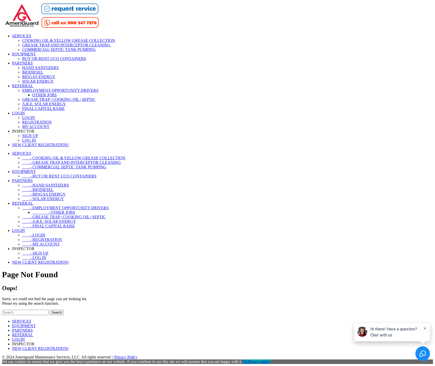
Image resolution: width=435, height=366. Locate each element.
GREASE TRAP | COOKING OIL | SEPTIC (58, 99)
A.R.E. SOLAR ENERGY (44, 104)
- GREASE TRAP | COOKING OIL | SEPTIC (64, 217)
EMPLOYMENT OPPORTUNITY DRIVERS (60, 90)
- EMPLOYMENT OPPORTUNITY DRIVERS (65, 208)
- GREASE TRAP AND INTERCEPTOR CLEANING (71, 162)
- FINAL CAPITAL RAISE (48, 226)
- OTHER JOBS (53, 212)
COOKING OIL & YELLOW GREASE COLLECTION (68, 40)
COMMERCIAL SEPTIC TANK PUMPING (59, 49)
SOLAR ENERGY (38, 81)
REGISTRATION (37, 122)
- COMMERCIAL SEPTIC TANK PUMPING (64, 167)
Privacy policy (258, 361)
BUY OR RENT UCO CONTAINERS (54, 58)
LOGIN (18, 113)
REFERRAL (22, 86)
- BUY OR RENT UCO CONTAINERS (59, 176)
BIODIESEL (32, 72)
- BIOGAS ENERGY (44, 194)
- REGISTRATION (42, 239)
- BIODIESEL (38, 190)
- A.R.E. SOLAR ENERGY (49, 221)
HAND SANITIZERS (40, 68)
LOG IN (29, 140)
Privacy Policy (125, 357)
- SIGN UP (35, 253)
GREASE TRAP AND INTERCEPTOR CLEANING (66, 45)
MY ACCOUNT (35, 127)
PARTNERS (22, 63)
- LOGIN (33, 235)
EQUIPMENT (24, 54)
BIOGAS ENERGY (38, 77)
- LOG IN (34, 258)
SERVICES (21, 36)
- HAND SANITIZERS (45, 185)
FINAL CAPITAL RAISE (43, 108)
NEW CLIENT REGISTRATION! (40, 145)
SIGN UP (30, 136)
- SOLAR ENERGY (43, 199)
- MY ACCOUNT (41, 244)
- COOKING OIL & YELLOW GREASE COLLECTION (73, 158)
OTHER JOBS (44, 95)
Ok (244, 361)
